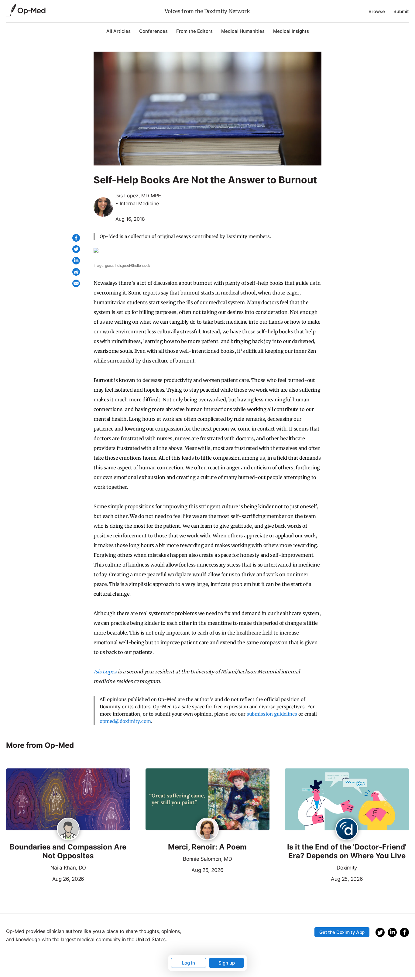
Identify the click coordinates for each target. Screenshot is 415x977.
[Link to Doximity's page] (346, 829)
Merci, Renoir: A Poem (207, 847)
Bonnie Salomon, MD (207, 859)
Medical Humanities (243, 31)
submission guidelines (272, 714)
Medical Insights (291, 31)
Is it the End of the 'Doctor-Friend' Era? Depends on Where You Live (346, 851)
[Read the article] (68, 799)
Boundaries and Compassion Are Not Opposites (68, 851)
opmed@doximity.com (125, 721)
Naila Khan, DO (68, 868)
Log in (188, 963)
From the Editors (194, 31)
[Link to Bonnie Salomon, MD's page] (207, 829)
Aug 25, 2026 (185, 869)
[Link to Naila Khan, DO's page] (68, 829)
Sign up (226, 963)
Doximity (347, 868)
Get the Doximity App (342, 932)
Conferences (153, 31)
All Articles (118, 31)
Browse (377, 11)
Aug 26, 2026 (45, 878)
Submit (401, 11)
